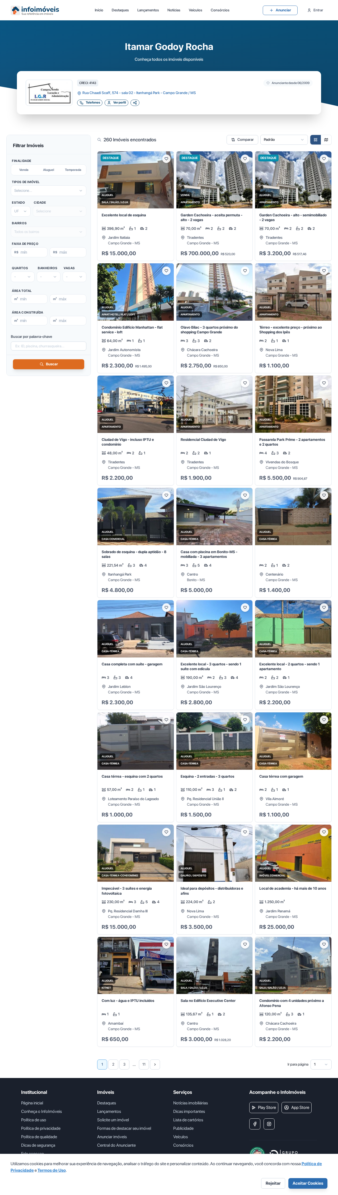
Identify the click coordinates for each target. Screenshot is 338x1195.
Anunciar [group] (283, 10)
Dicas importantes (189, 1111)
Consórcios (220, 10)
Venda (24, 170)
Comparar (245, 139)
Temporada (73, 170)
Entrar (318, 10)
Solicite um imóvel (113, 1119)
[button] (135, 206)
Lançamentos (148, 10)
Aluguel (48, 170)
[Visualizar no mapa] (326, 139)
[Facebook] (254, 1123)
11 (143, 1064)
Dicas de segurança (38, 1145)
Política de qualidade (39, 1136)
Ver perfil (119, 102)
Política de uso (33, 1119)
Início (99, 10)
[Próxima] (155, 1064)
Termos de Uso (51, 1170)
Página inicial (32, 1102)
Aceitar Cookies (308, 1183)
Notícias (173, 10)
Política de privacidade (40, 1128)
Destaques (120, 10)
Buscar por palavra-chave (31, 336)
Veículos (195, 10)
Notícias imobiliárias (190, 1102)
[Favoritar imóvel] (166, 159)
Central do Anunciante (116, 1145)
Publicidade (183, 1128)
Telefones (93, 102)
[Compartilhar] (134, 103)
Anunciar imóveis (112, 1136)
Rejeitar (273, 1183)
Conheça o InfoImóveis (41, 1111)
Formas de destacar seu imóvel (124, 1128)
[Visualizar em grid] (315, 139)
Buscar (52, 364)
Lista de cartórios (188, 1119)
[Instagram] (269, 1123)
